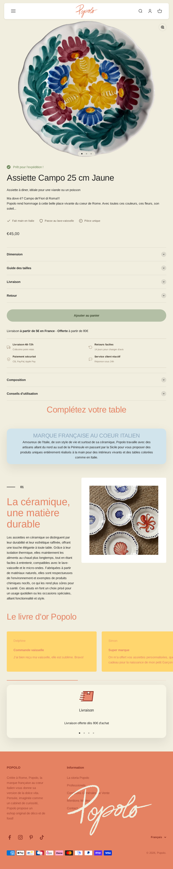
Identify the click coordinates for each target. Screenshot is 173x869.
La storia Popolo (78, 777)
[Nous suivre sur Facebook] (9, 837)
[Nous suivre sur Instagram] (20, 837)
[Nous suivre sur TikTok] (42, 837)
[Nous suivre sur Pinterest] (31, 837)
